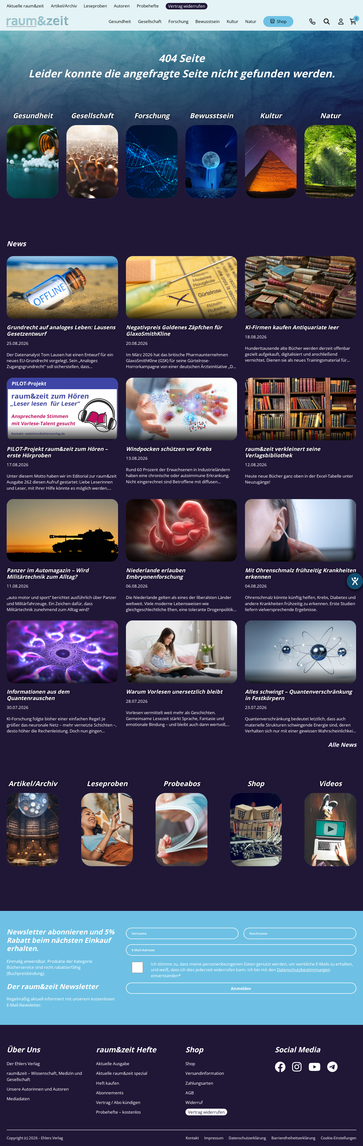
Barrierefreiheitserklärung (293, 1137)
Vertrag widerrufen (206, 1112)
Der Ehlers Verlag (23, 1063)
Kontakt (192, 1137)
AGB (189, 1093)
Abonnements (109, 1093)
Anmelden (241, 988)
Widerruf (194, 1102)
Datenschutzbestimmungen (303, 969)
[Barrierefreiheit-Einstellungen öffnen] (355, 581)
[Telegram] (332, 1067)
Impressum (213, 1137)
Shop (190, 1063)
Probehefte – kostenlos (118, 1112)
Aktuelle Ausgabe (112, 1063)
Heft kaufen (107, 1083)
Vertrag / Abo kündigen (118, 1102)
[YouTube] (314, 1067)
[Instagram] (297, 1067)
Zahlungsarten (199, 1083)
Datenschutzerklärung (247, 1137)
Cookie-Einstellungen (338, 1137)
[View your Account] (340, 21)
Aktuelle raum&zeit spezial (121, 1073)
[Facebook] (280, 1067)
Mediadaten (18, 1099)
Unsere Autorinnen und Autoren (38, 1089)
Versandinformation (204, 1073)
